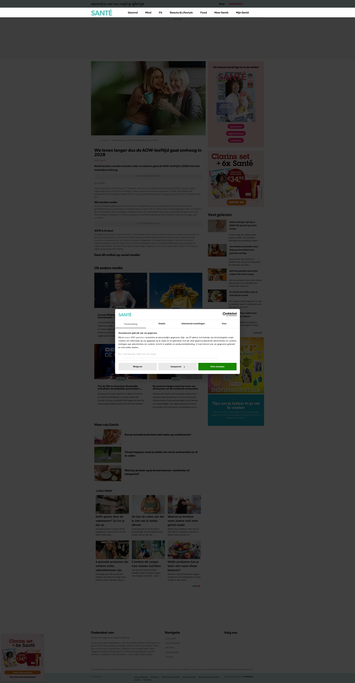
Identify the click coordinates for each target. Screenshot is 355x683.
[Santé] (101, 12)
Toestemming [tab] (130, 324)
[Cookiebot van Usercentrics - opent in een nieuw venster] (225, 314)
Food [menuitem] (203, 12)
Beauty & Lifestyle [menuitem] (181, 12)
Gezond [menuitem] (133, 12)
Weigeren (137, 366)
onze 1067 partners (134, 337)
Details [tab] (162, 323)
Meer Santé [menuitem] (221, 12)
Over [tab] (224, 323)
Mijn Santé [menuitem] (242, 12)
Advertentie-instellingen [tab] (193, 323)
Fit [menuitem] (160, 12)
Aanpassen (175, 366)
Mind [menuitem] (148, 12)
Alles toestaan (217, 366)
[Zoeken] (262, 12)
